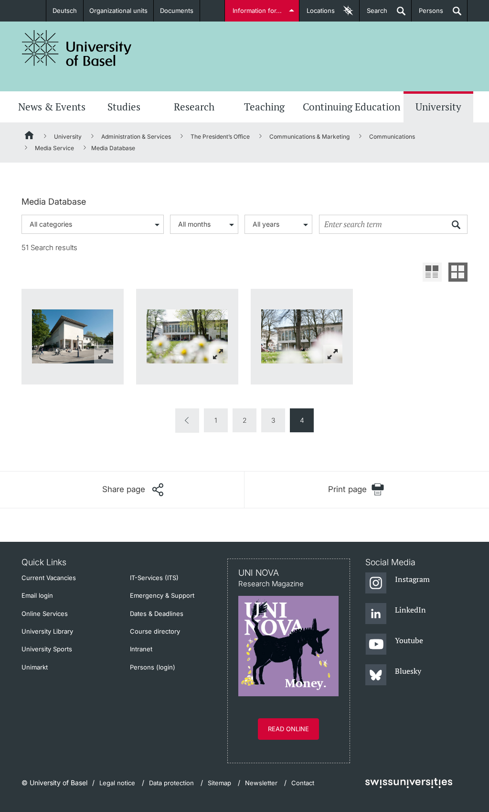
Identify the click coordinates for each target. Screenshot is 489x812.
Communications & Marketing (309, 136)
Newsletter (261, 783)
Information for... (257, 10)
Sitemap (219, 783)
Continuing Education (351, 106)
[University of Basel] (77, 48)
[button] (132, 490)
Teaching (264, 106)
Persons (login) (152, 667)
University (438, 106)
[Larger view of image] (72, 336)
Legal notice (117, 783)
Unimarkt (34, 667)
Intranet (141, 649)
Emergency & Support (162, 595)
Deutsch (65, 10)
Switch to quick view (458, 272)
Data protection (171, 783)
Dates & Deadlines (156, 613)
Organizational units (118, 10)
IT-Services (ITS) (154, 578)
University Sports (46, 649)
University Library (47, 631)
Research (194, 106)
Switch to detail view (432, 272)
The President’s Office (220, 136)
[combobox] (92, 224)
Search (373, 14)
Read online (288, 729)
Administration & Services (136, 136)
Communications (392, 136)
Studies (123, 106)
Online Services (44, 613)
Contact (302, 783)
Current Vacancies (48, 578)
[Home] (29, 137)
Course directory (155, 631)
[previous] (187, 420)
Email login (37, 595)
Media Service (54, 148)
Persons (427, 14)
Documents (176, 10)
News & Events (51, 106)
